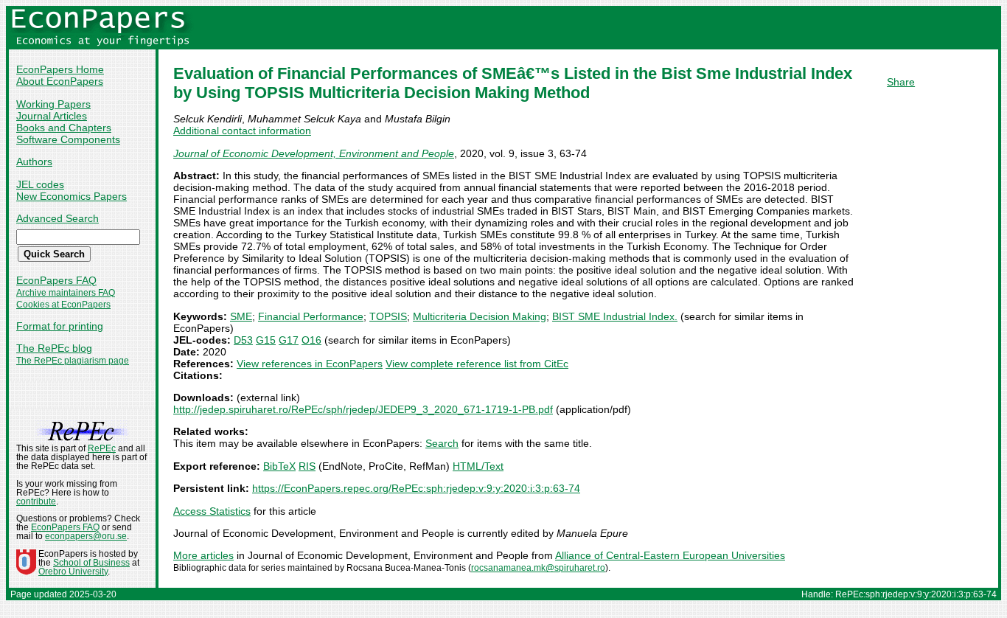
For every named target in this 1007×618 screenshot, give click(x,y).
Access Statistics (212, 511)
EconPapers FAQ (56, 280)
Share (901, 82)
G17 (289, 340)
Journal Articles (51, 116)
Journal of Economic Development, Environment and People (313, 153)
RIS (307, 466)
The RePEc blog (54, 348)
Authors (34, 161)
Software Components (68, 139)
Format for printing (59, 326)
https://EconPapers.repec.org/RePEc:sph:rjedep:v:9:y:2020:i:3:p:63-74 (416, 488)
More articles (203, 555)
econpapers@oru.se (86, 536)
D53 (243, 340)
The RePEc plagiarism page (72, 360)
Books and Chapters (63, 127)
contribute (36, 501)
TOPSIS (388, 316)
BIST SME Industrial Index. (614, 316)
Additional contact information (242, 130)
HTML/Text (478, 466)
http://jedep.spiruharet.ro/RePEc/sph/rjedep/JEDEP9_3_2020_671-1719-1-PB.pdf (363, 409)
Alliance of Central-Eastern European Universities (670, 555)
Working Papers (53, 104)
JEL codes (40, 184)
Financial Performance (310, 316)
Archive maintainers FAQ (65, 292)
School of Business (91, 562)
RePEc (102, 448)
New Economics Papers (71, 196)
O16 (311, 340)
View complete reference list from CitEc (477, 363)
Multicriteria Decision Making (479, 316)
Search (442, 443)
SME (241, 316)
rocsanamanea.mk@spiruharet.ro (538, 567)
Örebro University (73, 571)
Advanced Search (57, 218)
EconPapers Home (60, 69)
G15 (266, 340)
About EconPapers (59, 81)
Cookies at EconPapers (63, 304)
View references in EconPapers (310, 363)
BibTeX (279, 466)
